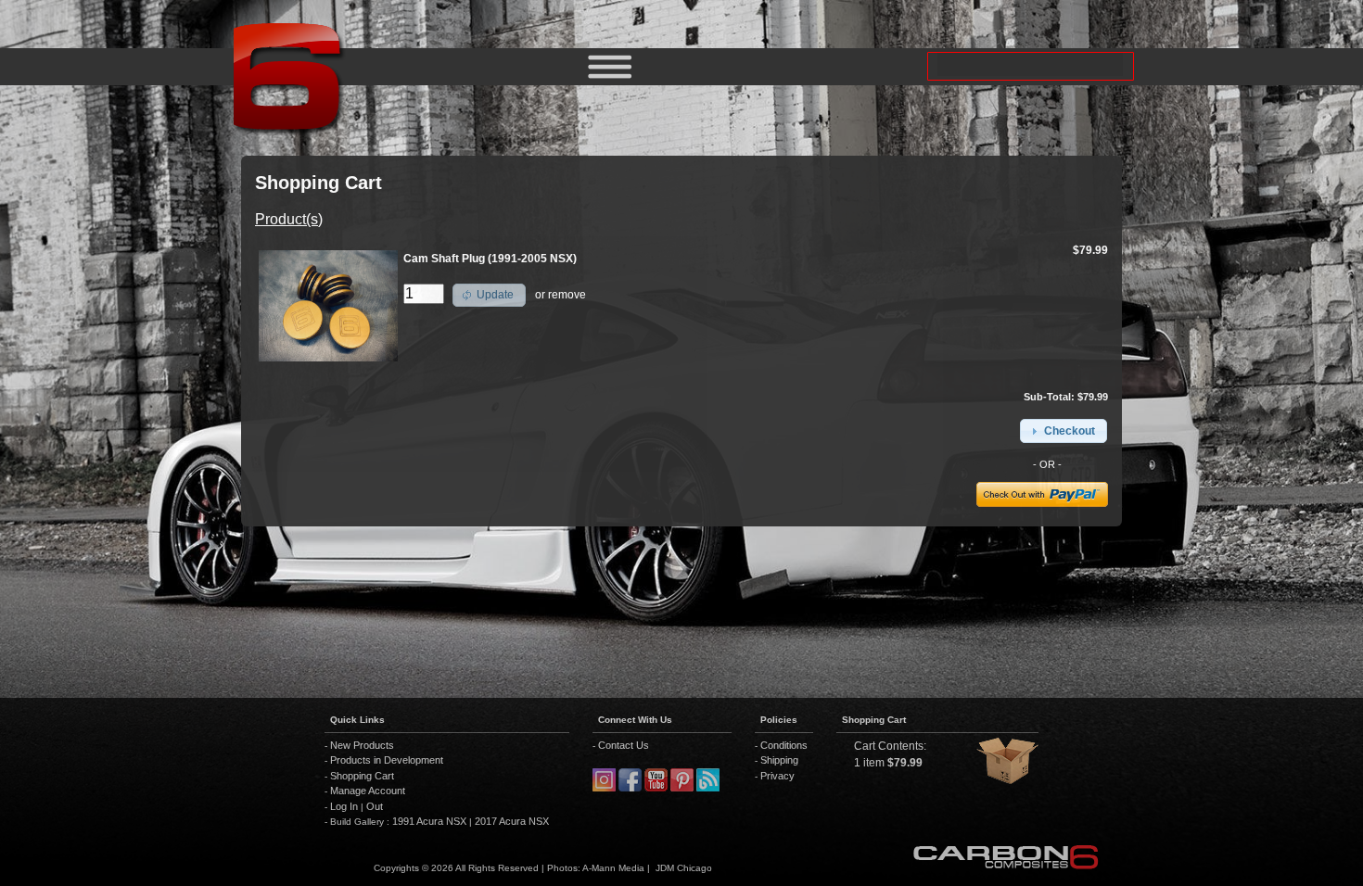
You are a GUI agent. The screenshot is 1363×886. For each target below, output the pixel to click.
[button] (489, 296)
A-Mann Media (613, 868)
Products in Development (386, 760)
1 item (869, 762)
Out (374, 806)
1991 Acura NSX (430, 821)
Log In (344, 806)
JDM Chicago (684, 868)
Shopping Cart (362, 775)
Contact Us (623, 745)
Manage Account (367, 790)
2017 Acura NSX (510, 821)
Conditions (784, 745)
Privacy (777, 775)
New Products (362, 745)
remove (567, 294)
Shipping (779, 760)
